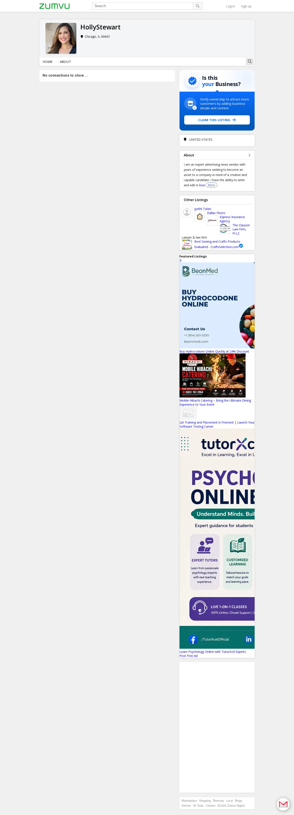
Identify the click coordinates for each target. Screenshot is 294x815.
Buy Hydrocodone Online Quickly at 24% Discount (214, 351)
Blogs (238, 800)
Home (48, 61)
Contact (210, 805)
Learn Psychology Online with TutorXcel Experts (212, 652)
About (65, 61)
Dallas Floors (216, 213)
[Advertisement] (217, 727)
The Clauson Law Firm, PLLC (241, 229)
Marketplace (189, 800)
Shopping (205, 800)
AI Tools (198, 805)
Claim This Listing (214, 120)
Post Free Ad (188, 656)
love (202, 185)
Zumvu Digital (235, 805)
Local (229, 800)
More (211, 185)
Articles (186, 805)
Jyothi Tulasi (202, 209)
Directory (218, 800)
